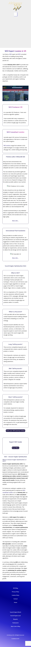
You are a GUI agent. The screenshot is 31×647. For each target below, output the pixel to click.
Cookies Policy (15, 595)
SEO (10, 54)
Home (15, 602)
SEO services (7, 145)
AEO (19, 54)
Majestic (15, 619)
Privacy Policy (15, 591)
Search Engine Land (15, 615)
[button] (5, 99)
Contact (15, 599)
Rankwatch (16, 623)
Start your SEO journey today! (15, 431)
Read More (15, 448)
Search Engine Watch (15, 612)
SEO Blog (15, 588)
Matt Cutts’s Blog (15, 626)
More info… (15, 221)
